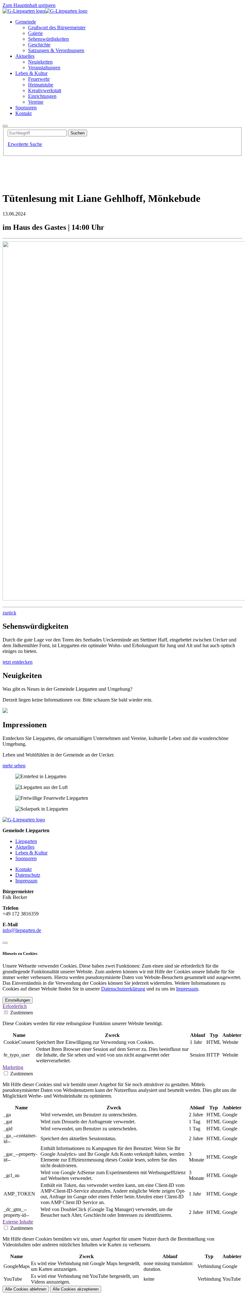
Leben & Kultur (31, 852)
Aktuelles (24, 847)
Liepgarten (26, 841)
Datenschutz (27, 875)
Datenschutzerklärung (123, 988)
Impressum (26, 880)
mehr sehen (14, 765)
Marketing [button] (13, 1067)
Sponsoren (26, 858)
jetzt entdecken (18, 662)
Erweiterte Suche (25, 144)
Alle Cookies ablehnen (25, 1289)
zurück (9, 612)
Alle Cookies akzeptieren (76, 1289)
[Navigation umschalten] (5, 126)
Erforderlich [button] (15, 1006)
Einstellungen (17, 1000)
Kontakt (23, 869)
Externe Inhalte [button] (18, 1221)
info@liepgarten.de (22, 930)
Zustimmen (21, 1012)
